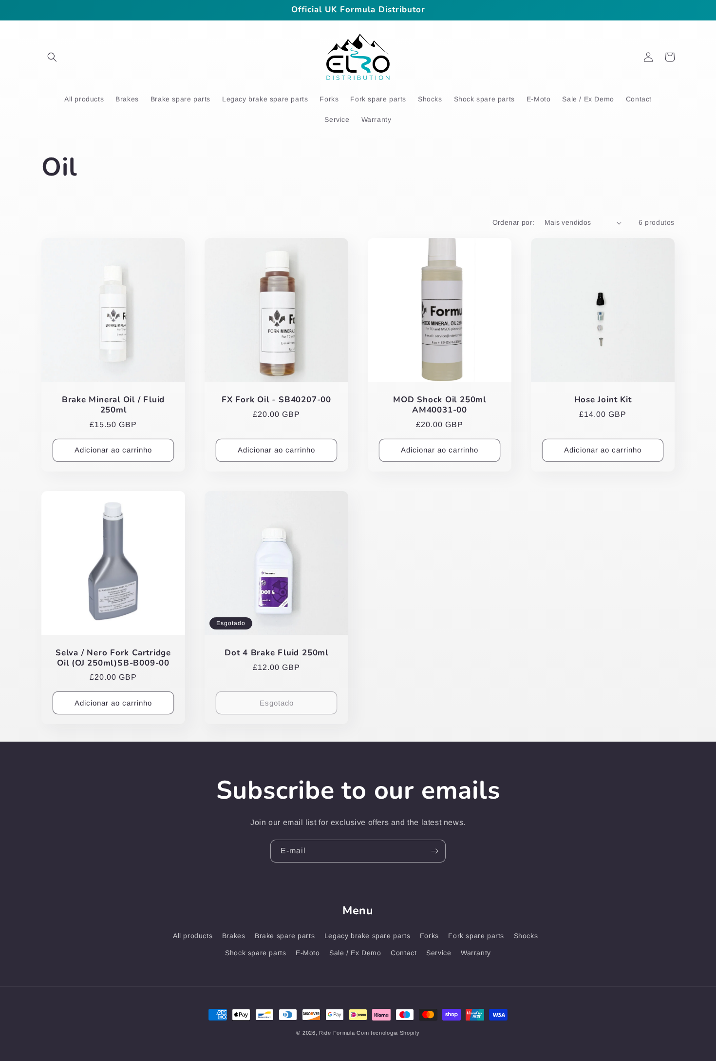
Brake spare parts (285, 936)
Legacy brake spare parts (367, 936)
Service (438, 953)
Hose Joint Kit (603, 400)
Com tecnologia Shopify (388, 1033)
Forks (429, 936)
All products (192, 936)
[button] (52, 57)
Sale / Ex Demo (355, 953)
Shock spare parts (255, 953)
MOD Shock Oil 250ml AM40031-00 (439, 405)
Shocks (526, 936)
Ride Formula (337, 1033)
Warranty (476, 953)
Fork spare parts (476, 936)
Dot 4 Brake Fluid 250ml (276, 653)
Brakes (233, 936)
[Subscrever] (434, 851)
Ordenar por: (513, 222)
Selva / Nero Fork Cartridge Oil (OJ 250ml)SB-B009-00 (113, 658)
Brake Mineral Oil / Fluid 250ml (113, 405)
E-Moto (308, 953)
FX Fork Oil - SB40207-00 (276, 400)
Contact (403, 953)
